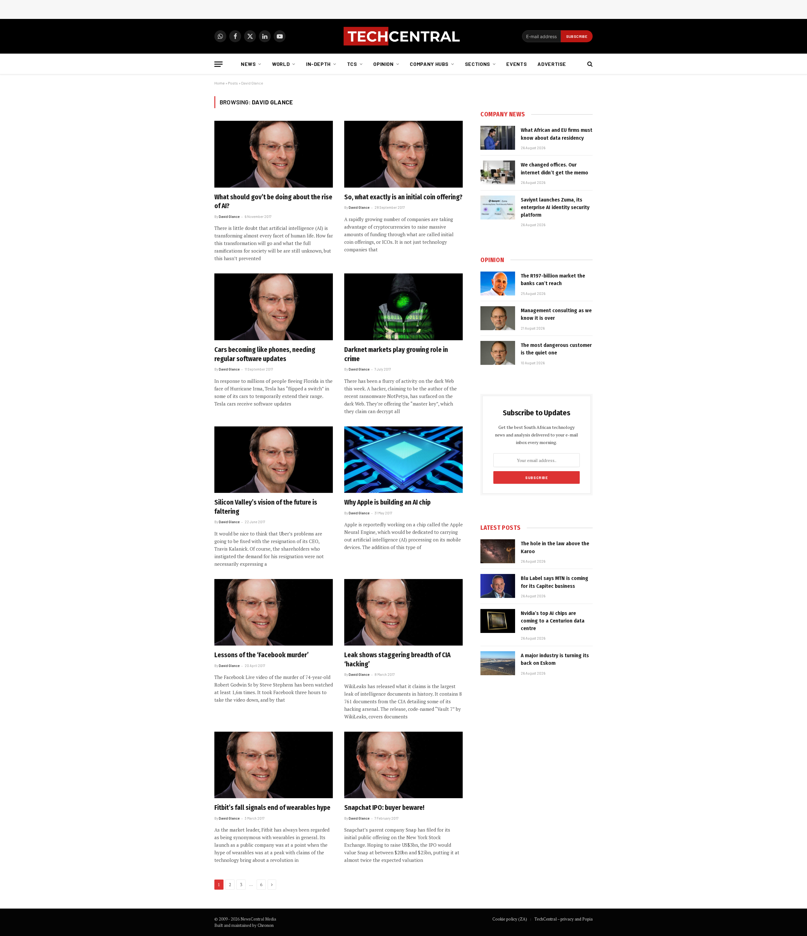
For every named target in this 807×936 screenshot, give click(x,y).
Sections (477, 64)
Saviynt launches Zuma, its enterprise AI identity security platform (555, 207)
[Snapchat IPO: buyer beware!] (403, 765)
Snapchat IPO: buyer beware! (384, 808)
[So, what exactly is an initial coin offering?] (403, 154)
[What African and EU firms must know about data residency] (497, 138)
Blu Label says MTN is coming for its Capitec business (554, 582)
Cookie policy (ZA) (509, 919)
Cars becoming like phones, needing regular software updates (264, 354)
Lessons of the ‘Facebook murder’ (261, 655)
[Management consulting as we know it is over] (497, 318)
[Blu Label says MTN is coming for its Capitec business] (497, 586)
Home (219, 83)
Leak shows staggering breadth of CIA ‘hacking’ (397, 659)
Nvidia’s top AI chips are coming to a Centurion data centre (552, 621)
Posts (233, 83)
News (248, 64)
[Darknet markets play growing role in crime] (403, 306)
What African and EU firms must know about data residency (556, 134)
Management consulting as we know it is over (556, 314)
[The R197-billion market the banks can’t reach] (497, 283)
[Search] (589, 64)
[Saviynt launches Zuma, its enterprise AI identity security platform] (497, 207)
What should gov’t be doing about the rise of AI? (273, 201)
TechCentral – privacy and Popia (563, 919)
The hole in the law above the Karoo (555, 547)
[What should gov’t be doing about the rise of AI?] (273, 154)
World (281, 64)
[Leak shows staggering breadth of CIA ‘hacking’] (403, 612)
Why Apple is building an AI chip (387, 502)
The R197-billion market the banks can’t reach (553, 279)
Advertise (551, 64)
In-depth (318, 64)
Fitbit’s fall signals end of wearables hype (272, 808)
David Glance (229, 216)
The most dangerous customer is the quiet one (556, 349)
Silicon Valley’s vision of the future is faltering (265, 507)
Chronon (266, 925)
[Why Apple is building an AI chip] (403, 459)
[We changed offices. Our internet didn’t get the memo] (497, 172)
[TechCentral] (403, 36)
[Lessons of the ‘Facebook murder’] (273, 612)
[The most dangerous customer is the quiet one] (497, 353)
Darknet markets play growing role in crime (396, 354)
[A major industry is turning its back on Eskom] (497, 663)
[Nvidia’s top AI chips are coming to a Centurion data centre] (497, 621)
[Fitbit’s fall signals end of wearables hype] (273, 765)
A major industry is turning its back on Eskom (555, 659)
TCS (352, 64)
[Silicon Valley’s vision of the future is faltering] (273, 459)
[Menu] (218, 64)
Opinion (383, 64)
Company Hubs (429, 64)
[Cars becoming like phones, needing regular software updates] (273, 306)
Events (516, 64)
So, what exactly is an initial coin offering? (403, 197)
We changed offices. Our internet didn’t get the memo (554, 168)
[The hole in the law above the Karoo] (497, 551)
